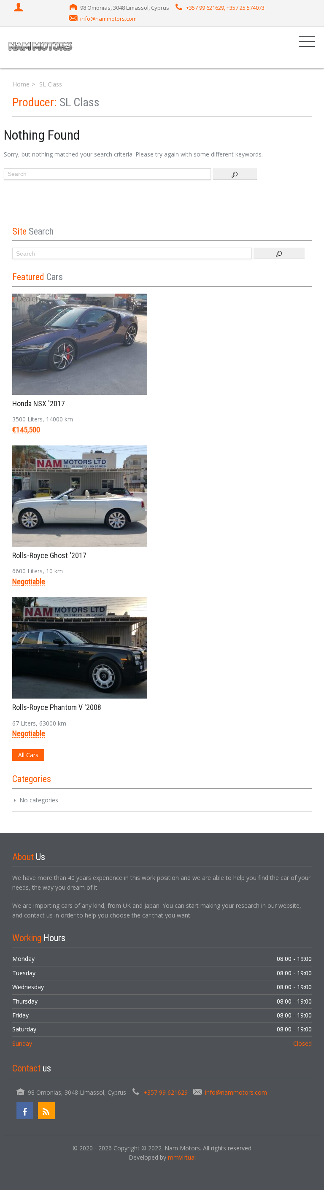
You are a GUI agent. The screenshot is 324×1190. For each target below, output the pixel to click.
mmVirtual (182, 1157)
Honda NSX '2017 (38, 403)
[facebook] (24, 1110)
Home (21, 84)
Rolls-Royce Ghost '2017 (49, 555)
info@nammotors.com (108, 18)
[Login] (19, 8)
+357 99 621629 (165, 1092)
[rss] (46, 1110)
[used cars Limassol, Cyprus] (40, 47)
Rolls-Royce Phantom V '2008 (56, 707)
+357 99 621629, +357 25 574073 (225, 7)
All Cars (28, 755)
